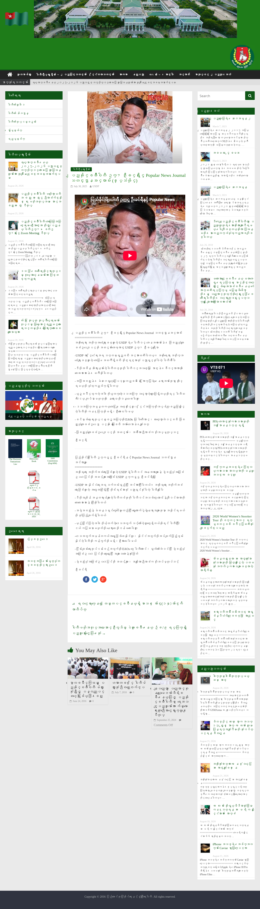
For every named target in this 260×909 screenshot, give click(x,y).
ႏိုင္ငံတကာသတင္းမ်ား (102, 74)
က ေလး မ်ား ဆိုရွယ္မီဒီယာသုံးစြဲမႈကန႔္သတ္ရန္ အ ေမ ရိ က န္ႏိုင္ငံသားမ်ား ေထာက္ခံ (233, 809)
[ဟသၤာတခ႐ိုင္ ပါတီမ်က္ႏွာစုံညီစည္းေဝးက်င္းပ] (130, 660)
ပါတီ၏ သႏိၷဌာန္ (18, 113)
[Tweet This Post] (94, 578)
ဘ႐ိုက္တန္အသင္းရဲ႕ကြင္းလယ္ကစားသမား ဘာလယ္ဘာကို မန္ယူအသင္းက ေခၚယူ (233, 470)
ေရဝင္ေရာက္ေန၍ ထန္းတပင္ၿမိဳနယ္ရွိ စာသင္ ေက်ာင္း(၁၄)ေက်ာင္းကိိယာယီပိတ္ (127, 606)
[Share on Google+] (103, 578)
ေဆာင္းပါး (169, 74)
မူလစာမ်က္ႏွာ (24, 74)
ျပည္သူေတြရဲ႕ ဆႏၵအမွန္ (230, 187)
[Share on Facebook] (86, 578)
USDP (96, 186)
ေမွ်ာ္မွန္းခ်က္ (15, 130)
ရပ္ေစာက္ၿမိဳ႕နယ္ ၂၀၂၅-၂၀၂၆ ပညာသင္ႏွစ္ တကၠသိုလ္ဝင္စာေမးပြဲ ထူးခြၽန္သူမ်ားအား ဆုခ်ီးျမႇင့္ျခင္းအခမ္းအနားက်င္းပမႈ (104, 82)
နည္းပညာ (138, 74)
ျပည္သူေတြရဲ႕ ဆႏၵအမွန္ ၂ (232, 118)
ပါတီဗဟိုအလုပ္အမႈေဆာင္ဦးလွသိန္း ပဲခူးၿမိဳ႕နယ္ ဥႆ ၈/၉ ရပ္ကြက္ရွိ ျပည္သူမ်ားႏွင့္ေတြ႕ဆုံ (130, 630)
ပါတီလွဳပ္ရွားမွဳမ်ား (46, 74)
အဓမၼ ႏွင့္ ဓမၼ (226, 152)
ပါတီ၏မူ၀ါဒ (16, 104)
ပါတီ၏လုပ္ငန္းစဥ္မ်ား (22, 121)
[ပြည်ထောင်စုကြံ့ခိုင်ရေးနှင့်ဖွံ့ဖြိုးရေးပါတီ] (17, 14)
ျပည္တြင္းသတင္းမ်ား (75, 74)
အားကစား (123, 74)
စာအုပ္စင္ (202, 74)
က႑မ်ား (153, 74)
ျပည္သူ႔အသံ (222, 74)
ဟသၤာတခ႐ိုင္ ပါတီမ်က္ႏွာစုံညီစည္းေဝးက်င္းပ (129, 685)
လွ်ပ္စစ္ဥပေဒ (37, 539)
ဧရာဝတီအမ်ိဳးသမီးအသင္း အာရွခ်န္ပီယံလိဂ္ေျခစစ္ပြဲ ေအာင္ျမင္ (233, 615)
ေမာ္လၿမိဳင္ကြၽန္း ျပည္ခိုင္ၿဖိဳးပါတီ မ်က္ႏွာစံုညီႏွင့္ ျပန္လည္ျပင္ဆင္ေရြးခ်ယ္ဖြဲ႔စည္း (87, 689)
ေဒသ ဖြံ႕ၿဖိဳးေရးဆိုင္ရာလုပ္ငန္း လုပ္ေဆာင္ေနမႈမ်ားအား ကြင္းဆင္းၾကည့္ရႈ (41, 274)
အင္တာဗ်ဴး (184, 74)
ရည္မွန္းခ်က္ (16, 138)
